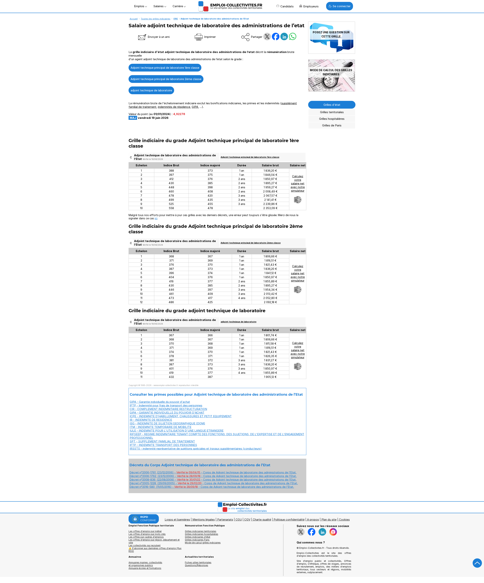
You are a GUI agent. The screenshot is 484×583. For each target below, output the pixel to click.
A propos (313, 519)
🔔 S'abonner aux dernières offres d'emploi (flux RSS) (155, 550)
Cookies (344, 519)
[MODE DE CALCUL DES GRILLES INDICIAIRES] (331, 90)
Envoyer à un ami (158, 37)
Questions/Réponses (196, 565)
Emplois (139, 6)
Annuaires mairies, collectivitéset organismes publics (145, 564)
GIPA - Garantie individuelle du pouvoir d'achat (160, 402)
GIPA (195, 107)
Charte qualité (262, 519)
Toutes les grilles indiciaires (155, 18)
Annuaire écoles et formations (145, 568)
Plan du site (329, 519)
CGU (239, 519)
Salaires (158, 6)
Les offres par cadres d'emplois (146, 537)
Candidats (287, 6)
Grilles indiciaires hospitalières (201, 534)
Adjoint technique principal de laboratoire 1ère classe (165, 67)
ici (156, 218)
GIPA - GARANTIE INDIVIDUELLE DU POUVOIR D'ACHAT (167, 412)
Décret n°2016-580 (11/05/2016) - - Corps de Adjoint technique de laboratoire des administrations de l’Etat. (212, 487)
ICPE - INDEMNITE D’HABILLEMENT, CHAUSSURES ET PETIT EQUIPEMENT (181, 416)
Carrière (178, 6)
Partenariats (225, 519)
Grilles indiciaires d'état (197, 537)
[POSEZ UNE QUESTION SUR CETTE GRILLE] (331, 52)
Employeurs (311, 6)
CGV (247, 519)
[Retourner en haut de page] (477, 563)
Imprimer (209, 37)
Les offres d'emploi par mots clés (147, 534)
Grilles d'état (331, 105)
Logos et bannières (177, 519)
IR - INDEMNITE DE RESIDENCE (151, 420)
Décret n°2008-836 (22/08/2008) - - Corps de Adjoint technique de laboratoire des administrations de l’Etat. (213, 479)
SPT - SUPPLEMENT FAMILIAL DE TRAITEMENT (162, 441)
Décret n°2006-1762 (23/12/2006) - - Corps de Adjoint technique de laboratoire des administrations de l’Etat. (213, 476)
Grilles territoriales (332, 112)
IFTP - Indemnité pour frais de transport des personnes (166, 405)
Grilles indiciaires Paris (197, 539)
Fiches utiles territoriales (198, 562)
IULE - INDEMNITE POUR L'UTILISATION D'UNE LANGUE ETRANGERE (176, 430)
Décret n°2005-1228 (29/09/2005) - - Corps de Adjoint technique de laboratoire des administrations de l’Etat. (214, 483)
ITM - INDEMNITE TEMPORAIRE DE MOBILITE (160, 427)
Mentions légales (203, 519)
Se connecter (342, 6)
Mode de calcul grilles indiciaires (203, 542)
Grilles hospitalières (331, 119)
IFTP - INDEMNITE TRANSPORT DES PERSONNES (163, 445)
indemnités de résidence (174, 107)
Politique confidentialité (289, 519)
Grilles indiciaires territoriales (200, 531)
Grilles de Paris (331, 125)
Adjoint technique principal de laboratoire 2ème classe (166, 79)
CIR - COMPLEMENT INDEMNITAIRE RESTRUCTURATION (168, 409)
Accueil (134, 18)
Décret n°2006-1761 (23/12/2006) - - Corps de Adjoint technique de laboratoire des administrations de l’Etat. (213, 472)
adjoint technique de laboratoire (151, 90)
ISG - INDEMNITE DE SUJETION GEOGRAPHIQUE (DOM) (167, 423)
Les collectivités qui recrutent (145, 545)
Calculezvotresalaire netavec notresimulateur (298, 183)
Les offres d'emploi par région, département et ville (154, 541)
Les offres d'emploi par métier (145, 531)
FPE (176, 18)
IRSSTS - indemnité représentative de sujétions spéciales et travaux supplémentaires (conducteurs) (196, 448)
